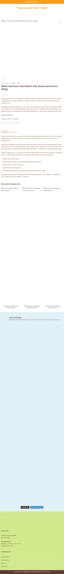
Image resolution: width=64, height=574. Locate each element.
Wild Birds (12, 83)
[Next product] (2, 95)
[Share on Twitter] (8, 122)
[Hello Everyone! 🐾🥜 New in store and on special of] (47, 414)
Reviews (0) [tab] (13, 132)
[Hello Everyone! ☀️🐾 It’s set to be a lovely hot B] (27, 370)
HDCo (48, 571)
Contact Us (4, 566)
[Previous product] (6, 95)
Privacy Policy (5, 557)
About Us (4, 563)
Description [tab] (5, 132)
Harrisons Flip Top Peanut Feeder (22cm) (53, 306)
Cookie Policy (5, 560)
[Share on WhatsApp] (2, 122)
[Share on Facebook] (5, 122)
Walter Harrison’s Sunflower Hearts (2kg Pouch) (32, 306)
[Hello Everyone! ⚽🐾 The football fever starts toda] (6, 382)
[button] (2, 10)
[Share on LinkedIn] (18, 122)
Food (18, 83)
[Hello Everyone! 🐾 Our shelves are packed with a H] (37, 372)
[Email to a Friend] (11, 122)
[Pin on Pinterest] (15, 122)
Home (2, 83)
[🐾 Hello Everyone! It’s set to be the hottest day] (16, 404)
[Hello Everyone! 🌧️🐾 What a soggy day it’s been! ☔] (58, 372)
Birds (7, 83)
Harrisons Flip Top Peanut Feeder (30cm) (11, 306)
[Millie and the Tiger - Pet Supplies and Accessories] (32, 10)
